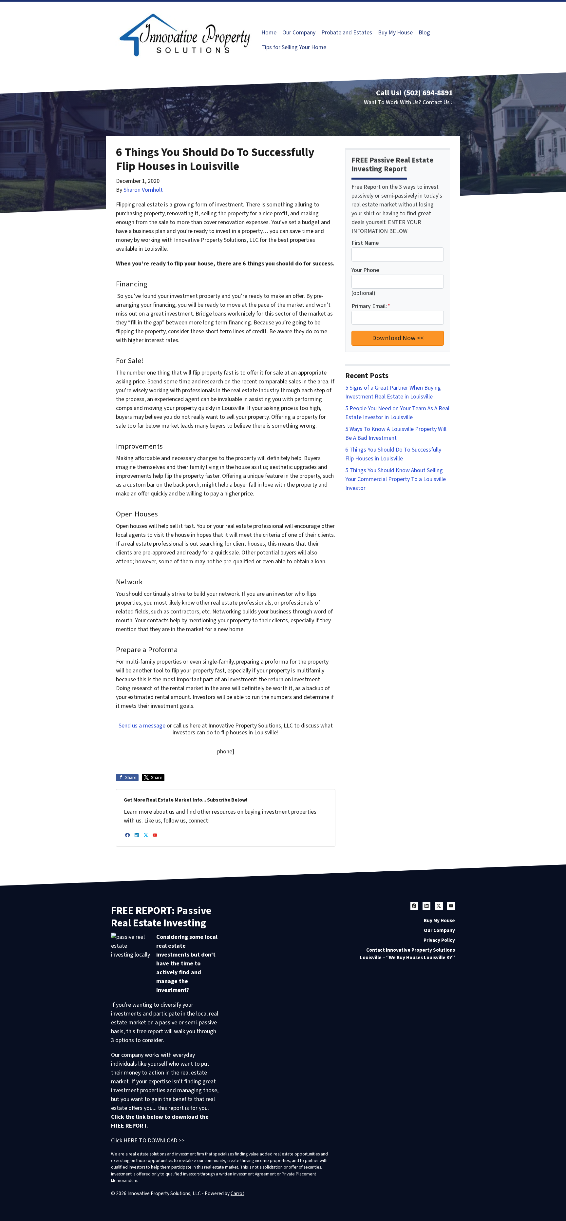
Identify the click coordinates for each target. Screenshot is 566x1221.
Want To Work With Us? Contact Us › (408, 102)
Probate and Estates (346, 33)
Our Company (298, 33)
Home (268, 33)
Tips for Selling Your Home (293, 47)
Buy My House (395, 33)
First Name (365, 243)
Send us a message (142, 726)
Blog (424, 33)
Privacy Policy (439, 940)
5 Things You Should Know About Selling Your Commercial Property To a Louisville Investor (395, 479)
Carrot (237, 1193)
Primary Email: (370, 306)
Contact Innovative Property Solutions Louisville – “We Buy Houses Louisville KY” (407, 953)
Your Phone (365, 270)
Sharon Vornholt (143, 190)
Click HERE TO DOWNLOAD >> (147, 1140)
